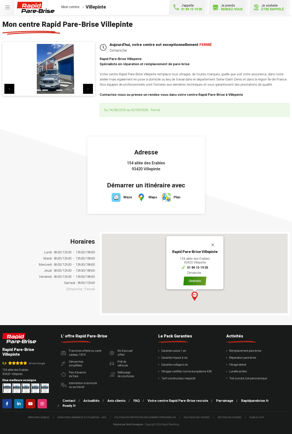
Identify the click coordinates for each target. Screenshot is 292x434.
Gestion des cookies (229, 417)
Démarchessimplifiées (76, 363)
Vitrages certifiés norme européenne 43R (186, 371)
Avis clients (116, 401)
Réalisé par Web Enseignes (128, 424)
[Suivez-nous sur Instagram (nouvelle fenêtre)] (43, 403)
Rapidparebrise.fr (255, 401)
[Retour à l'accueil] (19, 338)
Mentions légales (38, 417)
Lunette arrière (238, 371)
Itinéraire (195, 281)
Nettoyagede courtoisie (126, 374)
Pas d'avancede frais (77, 374)
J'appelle (191, 7)
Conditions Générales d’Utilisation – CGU (81, 417)
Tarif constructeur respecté (178, 378)
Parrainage (224, 401)
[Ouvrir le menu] (7, 7)
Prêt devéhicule (123, 363)
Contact (69, 401)
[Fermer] (213, 245)
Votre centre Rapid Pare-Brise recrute (178, 401)
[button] (9, 89)
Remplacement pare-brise (245, 350)
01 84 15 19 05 (197, 267)
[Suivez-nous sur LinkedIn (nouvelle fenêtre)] (19, 403)
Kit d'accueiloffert (125, 352)
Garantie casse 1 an (173, 350)
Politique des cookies (197, 417)
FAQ (136, 401)
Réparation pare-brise (242, 357)
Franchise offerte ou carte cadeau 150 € (85, 352)
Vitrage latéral (237, 364)
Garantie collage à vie (174, 364)
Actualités (91, 401)
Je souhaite (272, 7)
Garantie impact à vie (174, 357)
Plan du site (256, 417)
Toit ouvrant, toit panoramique (248, 378)
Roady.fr (69, 406)
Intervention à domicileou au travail (83, 385)
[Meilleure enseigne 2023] (44, 388)
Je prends (232, 7)
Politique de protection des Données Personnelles (145, 417)
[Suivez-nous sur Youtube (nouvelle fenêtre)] (31, 403)
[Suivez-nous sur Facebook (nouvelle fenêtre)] (7, 403)
